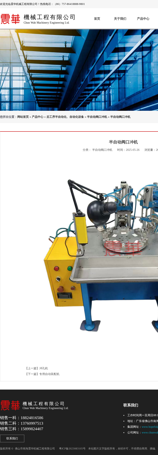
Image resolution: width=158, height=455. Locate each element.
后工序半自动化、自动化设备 (65, 116)
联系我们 (12, 438)
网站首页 (23, 116)
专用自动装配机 (49, 374)
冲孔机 (43, 368)
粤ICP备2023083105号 (72, 448)
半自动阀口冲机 (97, 116)
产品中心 (143, 18)
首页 (97, 18)
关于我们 (120, 18)
